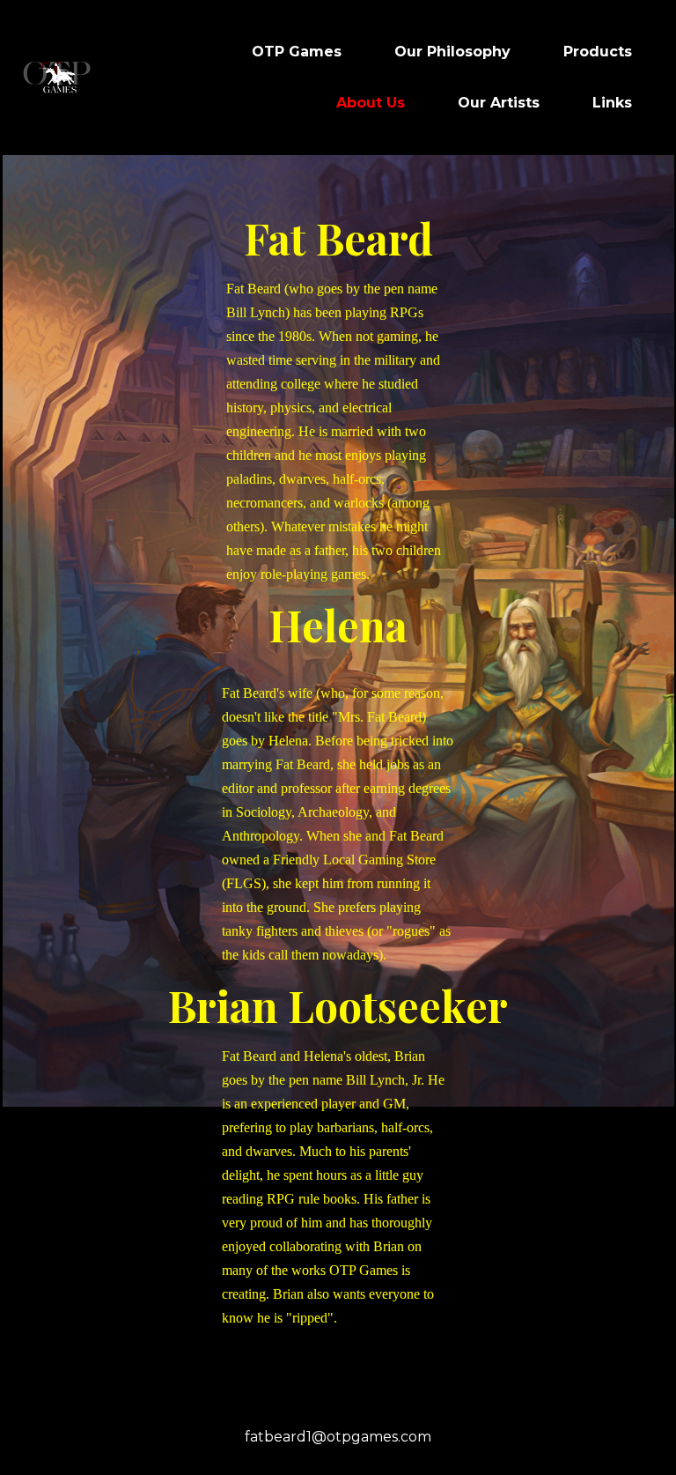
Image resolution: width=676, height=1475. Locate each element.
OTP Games (297, 51)
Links (612, 102)
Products (597, 51)
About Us (370, 102)
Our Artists (499, 102)
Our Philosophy (452, 51)
